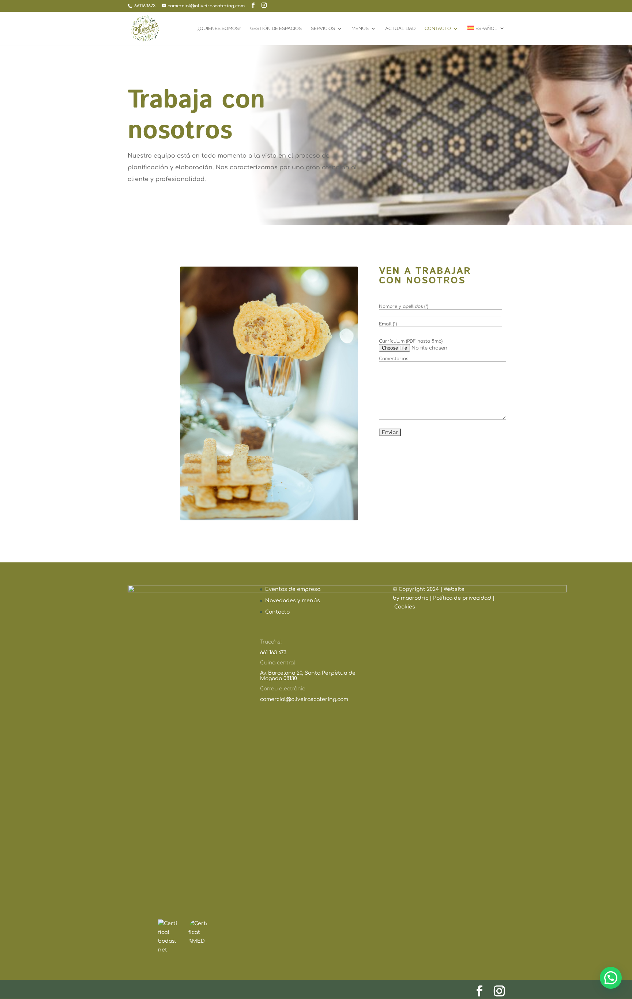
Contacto (438, 28)
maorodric (415, 598)
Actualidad (400, 28)
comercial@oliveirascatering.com (304, 699)
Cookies (404, 607)
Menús (360, 28)
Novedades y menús (292, 600)
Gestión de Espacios (276, 28)
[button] (611, 978)
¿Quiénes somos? (219, 28)
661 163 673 (273, 652)
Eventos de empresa (292, 589)
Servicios (323, 28)
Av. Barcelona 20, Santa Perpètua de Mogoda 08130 (308, 675)
